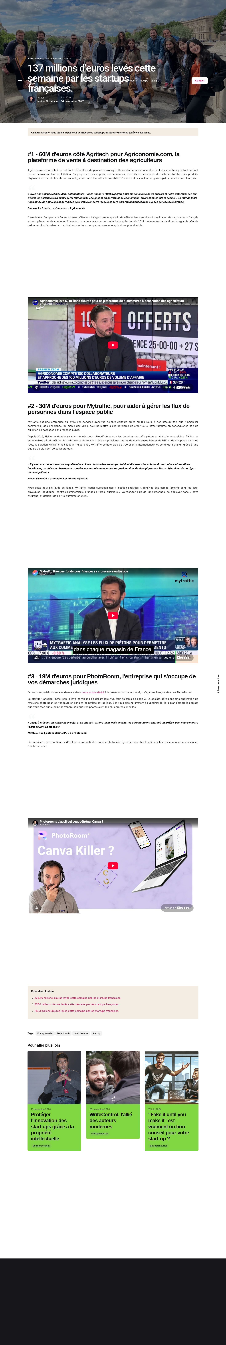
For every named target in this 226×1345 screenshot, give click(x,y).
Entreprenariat (45, 1033)
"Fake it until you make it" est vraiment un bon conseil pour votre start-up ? (168, 1126)
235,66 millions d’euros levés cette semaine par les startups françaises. (77, 997)
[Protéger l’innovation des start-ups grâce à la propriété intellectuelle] (54, 1077)
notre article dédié (93, 692)
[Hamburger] (20, 81)
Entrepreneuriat (41, 1145)
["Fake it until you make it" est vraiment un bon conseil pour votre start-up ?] (171, 1077)
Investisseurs (81, 1033)
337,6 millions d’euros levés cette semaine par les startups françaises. (76, 1004)
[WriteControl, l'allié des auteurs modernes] (113, 1077)
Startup (96, 1033)
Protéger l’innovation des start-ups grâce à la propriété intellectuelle (52, 1126)
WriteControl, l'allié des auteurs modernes (110, 1120)
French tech (63, 1033)
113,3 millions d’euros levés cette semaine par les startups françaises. (76, 1010)
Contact (199, 80)
